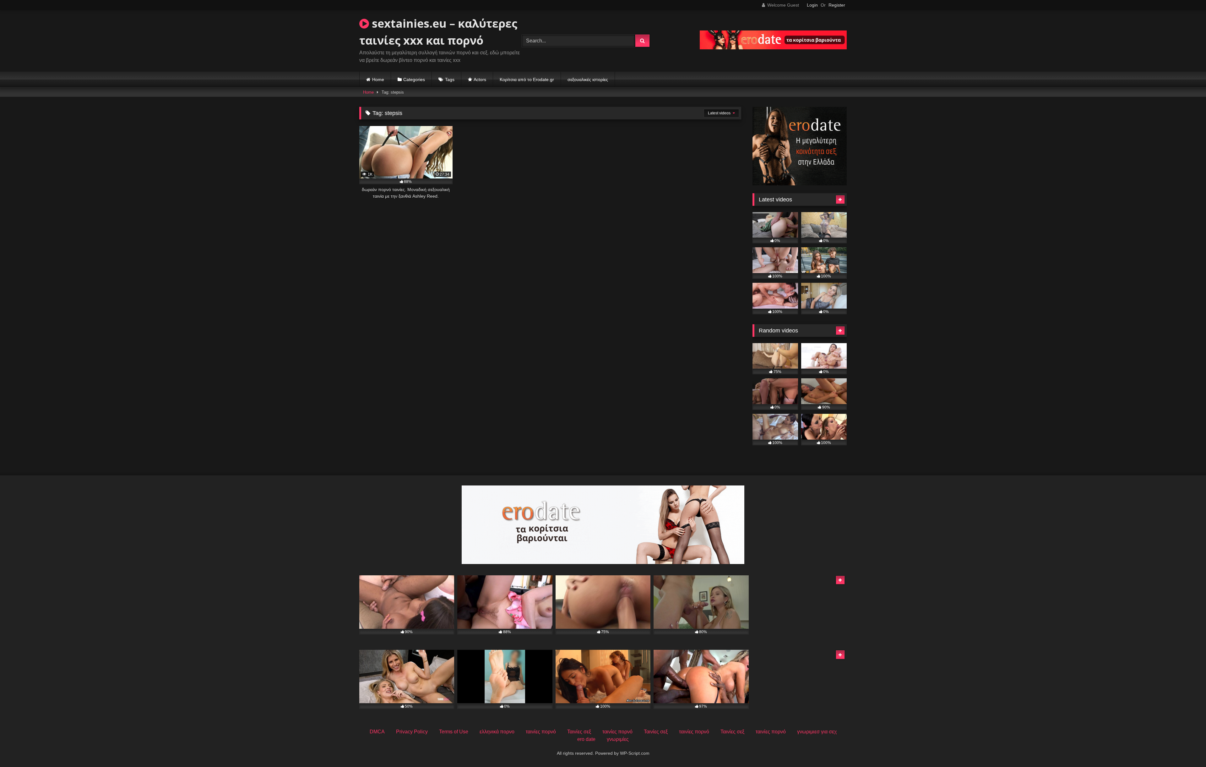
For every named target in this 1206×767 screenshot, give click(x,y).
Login (812, 5)
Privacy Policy (412, 731)
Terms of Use (453, 731)
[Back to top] (1186, 748)
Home (378, 79)
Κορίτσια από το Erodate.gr (527, 79)
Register (836, 5)
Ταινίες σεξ (579, 731)
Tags (449, 79)
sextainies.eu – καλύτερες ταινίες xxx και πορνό (438, 32)
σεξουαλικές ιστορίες (588, 79)
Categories (414, 79)
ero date (586, 739)
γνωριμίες (618, 739)
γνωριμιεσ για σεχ (817, 731)
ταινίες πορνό (541, 731)
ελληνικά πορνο (497, 731)
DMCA (377, 731)
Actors (480, 79)
